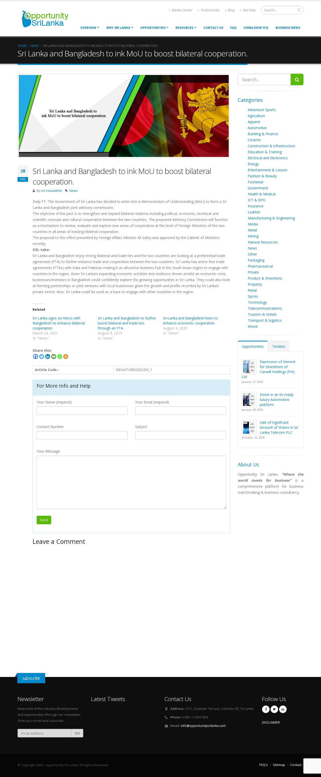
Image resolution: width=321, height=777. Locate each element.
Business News (288, 28)
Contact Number (50, 426)
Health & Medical (262, 194)
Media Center (181, 10)
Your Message (48, 451)
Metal (252, 230)
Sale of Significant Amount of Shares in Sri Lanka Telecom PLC (279, 427)
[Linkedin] (47, 356)
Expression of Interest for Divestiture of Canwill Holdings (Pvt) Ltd (268, 369)
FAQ (233, 28)
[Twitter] (41, 356)
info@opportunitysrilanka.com (203, 726)
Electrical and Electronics (268, 157)
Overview (88, 28)
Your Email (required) (152, 402)
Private (253, 272)
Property (255, 284)
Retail (252, 290)
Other (252, 254)
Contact (295, 765)
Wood (253, 326)
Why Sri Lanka (118, 28)
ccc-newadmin (51, 191)
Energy (253, 163)
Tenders (278, 346)
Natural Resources (263, 242)
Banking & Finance (263, 133)
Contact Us (213, 28)
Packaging (256, 260)
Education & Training (265, 151)
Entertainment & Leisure (267, 169)
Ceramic (254, 139)
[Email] (53, 356)
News (73, 191)
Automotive (257, 127)
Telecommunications (265, 308)
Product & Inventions (265, 278)
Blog (230, 10)
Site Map (249, 10)
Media (253, 224)
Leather (254, 212)
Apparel (254, 121)
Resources (184, 28)
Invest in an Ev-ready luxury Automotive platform (276, 399)
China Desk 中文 (256, 28)
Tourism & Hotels (262, 314)
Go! (77, 733)
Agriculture (256, 115)
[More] (65, 356)
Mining (253, 236)
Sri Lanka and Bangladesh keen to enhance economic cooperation (190, 320)
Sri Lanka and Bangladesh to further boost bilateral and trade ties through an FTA (127, 323)
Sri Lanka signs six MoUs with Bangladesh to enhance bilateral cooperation (59, 323)
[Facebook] (35, 356)
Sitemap (279, 765)
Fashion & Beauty (262, 176)
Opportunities (253, 346)
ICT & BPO (257, 200)
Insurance (256, 206)
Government (258, 188)
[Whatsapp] (59, 356)
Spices (253, 296)
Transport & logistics (265, 320)
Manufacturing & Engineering (271, 218)
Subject (141, 426)
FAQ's (263, 765)
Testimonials (210, 10)
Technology (257, 302)
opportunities (153, 28)
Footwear (256, 182)
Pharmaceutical (260, 266)
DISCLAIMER (271, 722)
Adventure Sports (262, 109)
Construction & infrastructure (271, 145)
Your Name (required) (54, 402)
